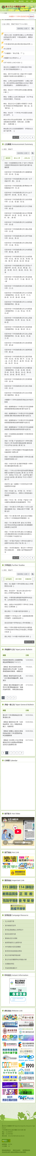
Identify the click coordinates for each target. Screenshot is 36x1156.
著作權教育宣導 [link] (10, 925)
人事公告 (27, 158)
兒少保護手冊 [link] (9, 921)
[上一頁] (14, 137)
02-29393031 (9, 1132)
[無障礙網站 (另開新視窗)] (6, 1142)
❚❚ (31, 16)
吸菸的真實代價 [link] (10, 934)
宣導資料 (9, 579)
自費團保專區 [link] (9, 964)
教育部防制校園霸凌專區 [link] (13, 951)
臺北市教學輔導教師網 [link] (12, 955)
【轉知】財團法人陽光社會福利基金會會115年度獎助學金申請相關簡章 (13, 733)
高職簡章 (28, 579)
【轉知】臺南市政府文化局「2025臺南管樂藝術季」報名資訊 (13, 678)
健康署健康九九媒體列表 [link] (13, 942)
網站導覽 (21, 1)
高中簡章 (18, 579)
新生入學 (17, 158)
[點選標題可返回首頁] (16, 7)
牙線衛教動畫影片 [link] (11, 968)
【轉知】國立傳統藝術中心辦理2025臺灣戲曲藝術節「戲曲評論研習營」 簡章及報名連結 (13, 687)
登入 (15, 1)
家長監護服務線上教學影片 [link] (14, 930)
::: (11, 1)
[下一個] (33, 158)
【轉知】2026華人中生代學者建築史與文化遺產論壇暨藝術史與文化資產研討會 (13, 742)
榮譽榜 (8, 158)
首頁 (27, 1)
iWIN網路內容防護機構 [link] (13, 947)
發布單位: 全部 (22, 28)
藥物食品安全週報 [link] (11, 938)
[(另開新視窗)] (10, 859)
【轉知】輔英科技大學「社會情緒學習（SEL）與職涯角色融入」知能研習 (13, 724)
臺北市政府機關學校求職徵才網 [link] (15, 959)
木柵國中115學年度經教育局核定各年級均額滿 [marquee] (15, 16)
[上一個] (3, 158)
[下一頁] (32, 137)
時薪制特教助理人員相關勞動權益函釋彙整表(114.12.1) (13, 661)
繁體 (32, 1)
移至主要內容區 (4, 1)
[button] (33, 9)
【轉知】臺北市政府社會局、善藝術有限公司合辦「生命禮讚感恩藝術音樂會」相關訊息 (13, 669)
